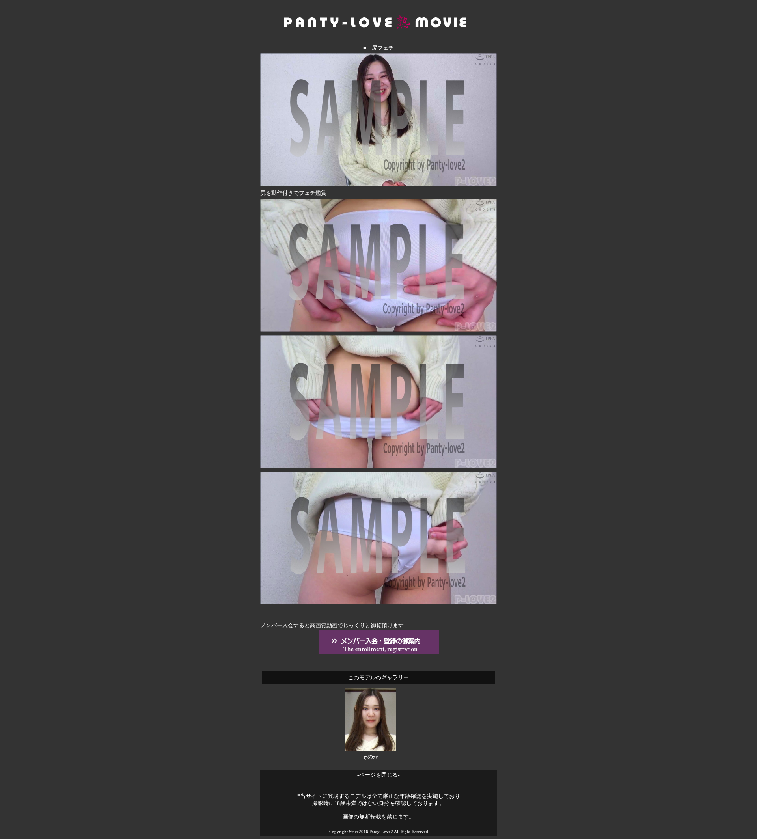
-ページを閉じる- (378, 775)
